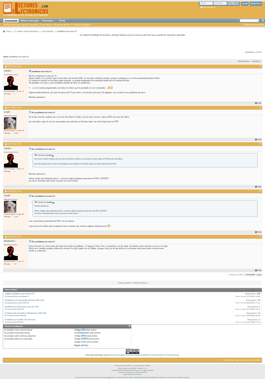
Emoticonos (83, 333)
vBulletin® (133, 368)
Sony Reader (47, 31)
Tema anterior (125, 283)
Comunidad (11, 20)
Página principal (241, 360)
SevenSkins (138, 374)
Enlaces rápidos (81, 24)
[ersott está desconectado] (10, 123)
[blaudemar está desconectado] (11, 253)
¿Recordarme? (208, 7)
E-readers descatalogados (26, 31)
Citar (259, 103)
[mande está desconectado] (11, 83)
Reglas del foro (81, 345)
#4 (260, 191)
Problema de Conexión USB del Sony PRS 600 (25, 313)
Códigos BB (79, 330)
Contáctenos (229, 360)
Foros (8, 31)
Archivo (252, 360)
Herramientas (243, 61)
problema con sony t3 (19, 57)
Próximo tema (139, 283)
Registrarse (256, 3)
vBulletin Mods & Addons (125, 377)
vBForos (138, 372)
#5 (260, 236)
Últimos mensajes (29, 20)
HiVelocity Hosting (183, 377)
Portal (62, 20)
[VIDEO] (85, 339)
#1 (260, 66)
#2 (260, 107)
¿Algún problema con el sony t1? (20, 294)
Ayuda (245, 3)
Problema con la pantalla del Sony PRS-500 (24, 300)
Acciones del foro (62, 24)
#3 (260, 144)
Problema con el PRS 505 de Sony (20, 320)
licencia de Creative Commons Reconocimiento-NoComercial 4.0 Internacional (143, 355)
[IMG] (84, 336)
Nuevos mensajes (12, 24)
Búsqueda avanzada (253, 24)
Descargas (47, 20)
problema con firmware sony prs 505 (22, 307)
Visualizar (255, 61)
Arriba (259, 275)
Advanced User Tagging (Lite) (105, 377)
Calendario (34, 24)
